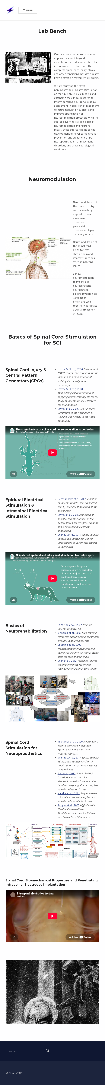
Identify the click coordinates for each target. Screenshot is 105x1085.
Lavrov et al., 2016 (68, 408)
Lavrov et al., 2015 (68, 514)
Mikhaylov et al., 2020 (70, 741)
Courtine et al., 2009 (69, 644)
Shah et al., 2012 (67, 660)
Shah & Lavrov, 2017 (69, 534)
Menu (29, 10)
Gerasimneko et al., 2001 (72, 499)
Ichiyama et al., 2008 (69, 632)
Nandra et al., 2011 (69, 793)
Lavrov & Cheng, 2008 (70, 389)
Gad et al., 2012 (66, 773)
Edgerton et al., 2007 (70, 625)
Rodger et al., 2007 (68, 805)
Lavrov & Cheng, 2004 (70, 369)
